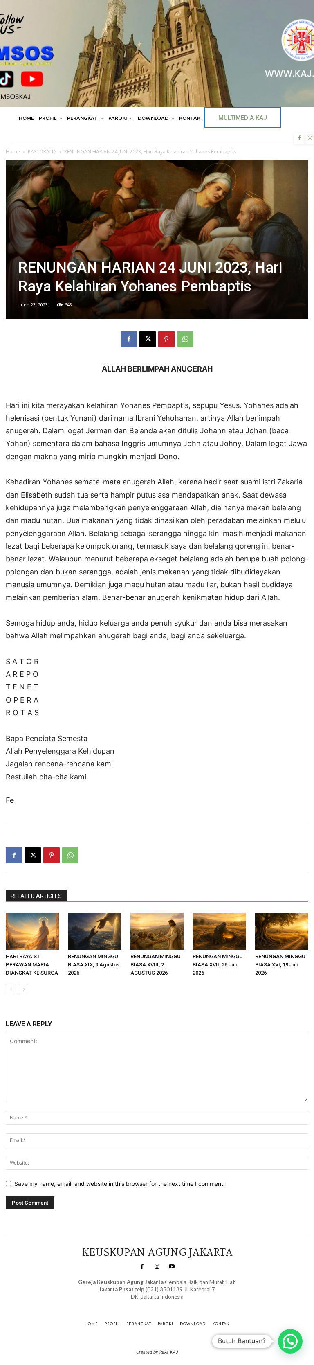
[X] (147, 339)
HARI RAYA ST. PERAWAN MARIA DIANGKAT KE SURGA (32, 964)
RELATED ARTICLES (36, 896)
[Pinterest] (166, 339)
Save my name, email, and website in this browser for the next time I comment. (119, 1183)
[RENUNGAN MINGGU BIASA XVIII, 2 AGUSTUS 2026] (157, 931)
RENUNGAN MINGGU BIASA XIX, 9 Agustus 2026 (93, 964)
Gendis (181, 1305)
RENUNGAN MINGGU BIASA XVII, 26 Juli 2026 (218, 964)
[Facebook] (299, 138)
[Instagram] (157, 1266)
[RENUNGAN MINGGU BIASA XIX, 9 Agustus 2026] (94, 931)
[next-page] (24, 989)
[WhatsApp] (185, 339)
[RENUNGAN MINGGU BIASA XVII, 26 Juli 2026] (219, 931)
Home (13, 151)
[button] (290, 1341)
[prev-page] (11, 989)
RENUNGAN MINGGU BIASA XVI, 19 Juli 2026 (280, 964)
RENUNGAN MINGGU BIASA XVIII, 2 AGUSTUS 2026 (155, 964)
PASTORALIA (42, 151)
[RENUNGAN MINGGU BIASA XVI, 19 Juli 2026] (281, 931)
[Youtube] (171, 1266)
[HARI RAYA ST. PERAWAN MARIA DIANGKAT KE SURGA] (32, 931)
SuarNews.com (144, 1305)
